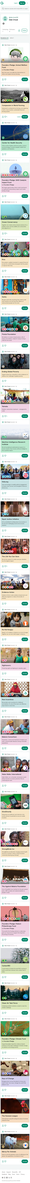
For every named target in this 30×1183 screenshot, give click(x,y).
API (20, 1172)
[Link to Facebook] (2, 1177)
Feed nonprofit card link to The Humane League (15, 1110)
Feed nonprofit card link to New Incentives (13, 695)
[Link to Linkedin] (7, 1177)
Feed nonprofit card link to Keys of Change (13, 1074)
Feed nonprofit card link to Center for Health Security (14, 138)
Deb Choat (7, 45)
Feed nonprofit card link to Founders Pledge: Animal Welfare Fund (14, 62)
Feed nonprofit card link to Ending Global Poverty (13, 366)
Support (8, 1172)
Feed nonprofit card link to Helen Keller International (12, 769)
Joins (12, 38)
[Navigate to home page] (6, 3)
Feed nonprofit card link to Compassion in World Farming (15, 100)
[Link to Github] (11, 1177)
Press (13, 1174)
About (3, 1172)
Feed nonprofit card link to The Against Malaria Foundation (14, 881)
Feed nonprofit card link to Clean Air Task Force (15, 997)
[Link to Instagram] (4, 1177)
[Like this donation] (5, 79)
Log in (16, 3)
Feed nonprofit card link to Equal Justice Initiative (13, 514)
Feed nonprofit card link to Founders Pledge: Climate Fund (14, 1035)
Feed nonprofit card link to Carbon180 (12, 961)
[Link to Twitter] (9, 1177)
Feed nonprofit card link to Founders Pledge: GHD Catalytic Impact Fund (14, 177)
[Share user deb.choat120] (19, 30)
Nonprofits (15, 1172)
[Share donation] (3, 79)
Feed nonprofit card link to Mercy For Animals (14, 1146)
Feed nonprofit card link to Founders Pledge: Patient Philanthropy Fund (14, 921)
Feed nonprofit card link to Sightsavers (12, 659)
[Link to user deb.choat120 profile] (3, 45)
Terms (17, 1174)
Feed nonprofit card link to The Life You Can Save (13, 551)
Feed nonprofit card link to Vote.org (11, 477)
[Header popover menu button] (27, 3)
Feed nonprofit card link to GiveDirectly (12, 807)
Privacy (23, 1174)
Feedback (4, 1174)
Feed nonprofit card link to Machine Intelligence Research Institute (15, 438)
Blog (9, 1174)
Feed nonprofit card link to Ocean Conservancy (15, 217)
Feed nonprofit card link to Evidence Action (13, 587)
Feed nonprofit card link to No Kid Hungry (13, 624)
